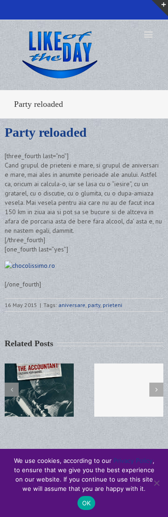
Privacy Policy (133, 460)
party (94, 304)
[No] (156, 483)
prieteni (112, 304)
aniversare (71, 304)
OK (86, 503)
